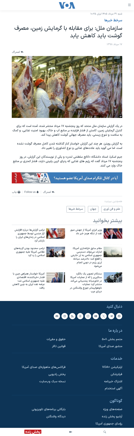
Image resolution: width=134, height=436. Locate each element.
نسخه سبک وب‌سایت (52, 381)
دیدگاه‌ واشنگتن (56, 416)
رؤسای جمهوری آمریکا (109, 424)
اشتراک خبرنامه (113, 381)
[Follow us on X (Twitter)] (103, 316)
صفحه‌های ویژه (112, 409)
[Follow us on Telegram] (111, 316)
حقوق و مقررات (56, 339)
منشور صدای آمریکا (110, 346)
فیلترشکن (116, 374)
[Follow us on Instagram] (88, 316)
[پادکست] (64, 316)
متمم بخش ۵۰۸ (112, 339)
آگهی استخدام (113, 388)
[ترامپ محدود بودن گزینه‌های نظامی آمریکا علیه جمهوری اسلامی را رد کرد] (55, 252)
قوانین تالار (59, 346)
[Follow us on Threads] (80, 316)
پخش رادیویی (57, 374)
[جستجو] (105, 432)
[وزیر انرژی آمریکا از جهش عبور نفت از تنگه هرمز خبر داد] (113, 233)
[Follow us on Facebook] (119, 316)
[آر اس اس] (72, 316)
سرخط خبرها (113, 20)
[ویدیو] (70, 432)
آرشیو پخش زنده (112, 416)
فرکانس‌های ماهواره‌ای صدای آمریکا (44, 367)
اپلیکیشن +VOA (112, 367)
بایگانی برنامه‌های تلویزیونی (49, 409)
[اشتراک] (57, 316)
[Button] (17, 52)
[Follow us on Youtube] (96, 316)
